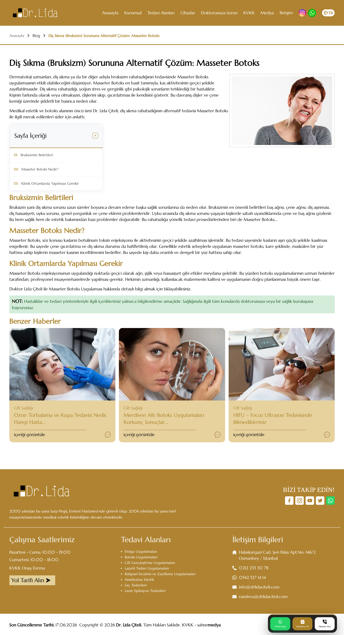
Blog (36, 35)
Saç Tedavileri (136, 585)
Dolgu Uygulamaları (141, 551)
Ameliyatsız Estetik (139, 579)
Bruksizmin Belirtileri (37, 155)
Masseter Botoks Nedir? (40, 169)
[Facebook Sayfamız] (289, 500)
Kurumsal (133, 12)
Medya (267, 12)
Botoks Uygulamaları (141, 557)
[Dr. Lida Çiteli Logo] (35, 13)
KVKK (249, 12)
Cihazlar (187, 12)
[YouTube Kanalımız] (310, 500)
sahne (209, 625)
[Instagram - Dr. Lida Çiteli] (302, 13)
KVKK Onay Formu (27, 568)
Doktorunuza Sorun (219, 12)
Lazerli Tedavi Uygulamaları (147, 568)
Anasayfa (110, 12)
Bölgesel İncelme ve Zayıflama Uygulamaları (160, 574)
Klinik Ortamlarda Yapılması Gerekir (50, 183)
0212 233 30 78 (253, 567)
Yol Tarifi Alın (27, 580)
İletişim (286, 12)
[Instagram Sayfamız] (299, 500)
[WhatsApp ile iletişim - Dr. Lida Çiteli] (312, 13)
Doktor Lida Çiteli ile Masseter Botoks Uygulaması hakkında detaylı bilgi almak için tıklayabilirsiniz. (100, 289)
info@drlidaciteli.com (259, 587)
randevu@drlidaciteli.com (263, 596)
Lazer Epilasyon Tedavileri (145, 590)
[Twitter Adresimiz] (320, 500)
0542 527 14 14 (252, 577)
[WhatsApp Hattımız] (330, 500)
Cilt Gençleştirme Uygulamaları (150, 562)
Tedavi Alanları (161, 12)
